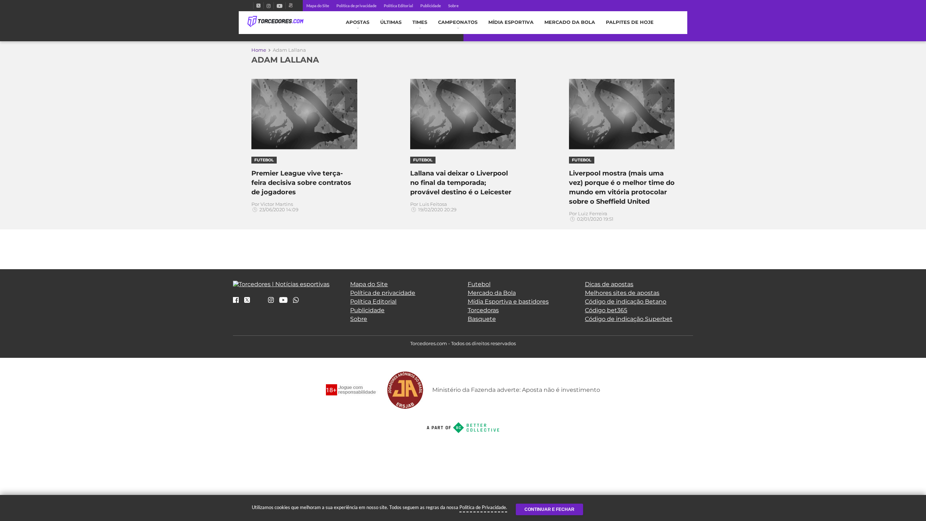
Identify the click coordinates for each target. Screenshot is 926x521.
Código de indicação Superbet (628, 318)
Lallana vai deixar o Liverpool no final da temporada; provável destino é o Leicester (460, 182)
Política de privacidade (356, 5)
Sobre (453, 5)
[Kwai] (291, 5)
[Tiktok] (259, 302)
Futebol (479, 284)
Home (258, 50)
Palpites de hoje (630, 22)
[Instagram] (268, 5)
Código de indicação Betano (625, 301)
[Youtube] (279, 5)
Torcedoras (483, 310)
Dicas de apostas (609, 284)
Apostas (357, 22)
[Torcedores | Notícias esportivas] (275, 21)
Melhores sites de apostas (622, 292)
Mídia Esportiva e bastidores (508, 301)
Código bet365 (606, 310)
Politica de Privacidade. (483, 507)
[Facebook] (250, 5)
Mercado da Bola (569, 22)
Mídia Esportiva (511, 22)
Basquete (482, 318)
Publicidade (430, 5)
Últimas (391, 22)
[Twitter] (258, 5)
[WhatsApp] (296, 300)
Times (419, 22)
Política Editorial (398, 5)
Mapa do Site (317, 5)
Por (274, 207)
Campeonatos (457, 22)
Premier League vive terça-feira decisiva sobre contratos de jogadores (301, 182)
